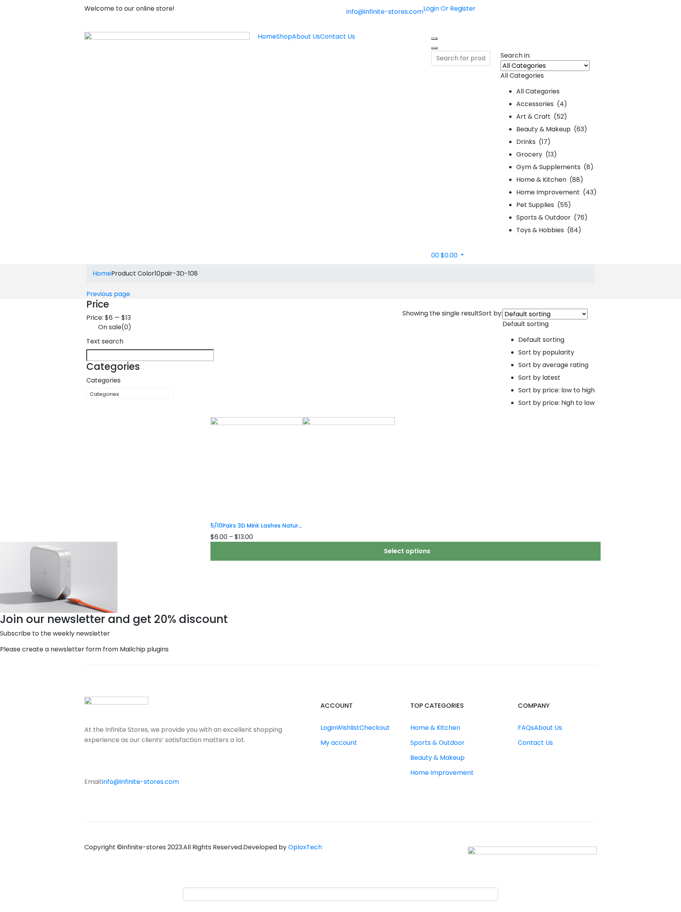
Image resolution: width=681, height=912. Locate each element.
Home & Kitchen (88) (549, 179)
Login (328, 727)
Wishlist (347, 727)
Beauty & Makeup (437, 757)
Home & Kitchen (435, 727)
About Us (306, 36)
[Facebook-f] (90, 764)
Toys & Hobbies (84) (548, 230)
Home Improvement (442, 772)
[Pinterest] (137, 764)
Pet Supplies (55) (543, 204)
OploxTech (305, 847)
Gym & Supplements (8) (555, 167)
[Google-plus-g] (153, 764)
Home (267, 36)
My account (338, 742)
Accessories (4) (541, 103)
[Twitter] (106, 764)
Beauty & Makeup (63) (551, 129)
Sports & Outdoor (437, 742)
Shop (284, 36)
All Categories (538, 91)
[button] (549, 149)
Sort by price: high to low (556, 402)
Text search (104, 341)
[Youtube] (122, 764)
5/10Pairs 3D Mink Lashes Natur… (256, 526)
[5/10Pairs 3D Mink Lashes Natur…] (302, 462)
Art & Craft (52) (541, 116)
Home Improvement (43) (556, 192)
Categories (103, 380)
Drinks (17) (533, 141)
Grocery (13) (536, 154)
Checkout (374, 727)
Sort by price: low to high (556, 390)
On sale (114, 327)
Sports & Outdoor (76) (552, 217)
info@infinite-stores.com (384, 11)
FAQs (526, 727)
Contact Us (337, 36)
